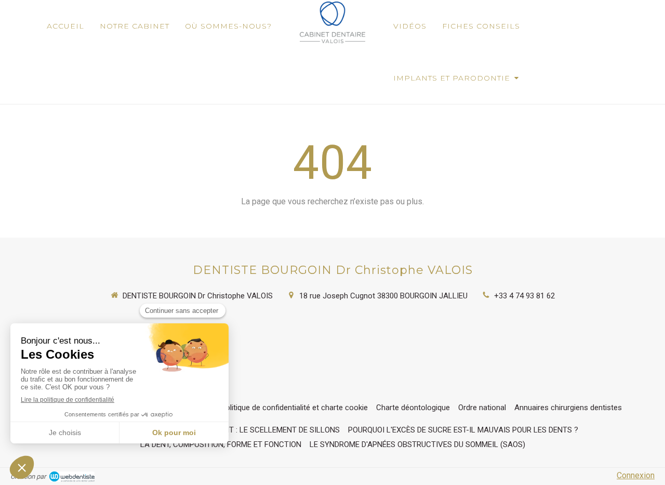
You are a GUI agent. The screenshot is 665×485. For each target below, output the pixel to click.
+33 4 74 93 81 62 (524, 295)
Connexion (636, 475)
